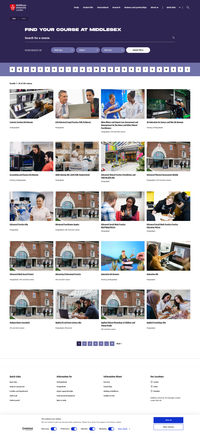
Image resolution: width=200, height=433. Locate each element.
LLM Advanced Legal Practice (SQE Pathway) (73, 122)
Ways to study (61, 400)
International (102, 7)
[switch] (74, 429)
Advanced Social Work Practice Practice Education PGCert (162, 226)
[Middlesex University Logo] (18, 7)
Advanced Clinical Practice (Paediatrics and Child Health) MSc (118, 176)
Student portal (14, 400)
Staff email (13, 396)
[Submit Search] (173, 37)
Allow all (168, 420)
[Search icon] (188, 7)
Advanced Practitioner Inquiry (67, 224)
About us (154, 7)
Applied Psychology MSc (156, 322)
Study (76, 7)
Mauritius (156, 391)
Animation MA (152, 274)
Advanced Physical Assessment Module (162, 175)
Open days (13, 382)
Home (14, 18)
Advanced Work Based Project (22, 274)
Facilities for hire (109, 396)
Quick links (171, 7)
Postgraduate (61, 387)
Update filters (138, 50)
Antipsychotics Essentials (20, 322)
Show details (122, 429)
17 (112, 343)
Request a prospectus (17, 387)
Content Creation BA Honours (21, 122)
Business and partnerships (135, 7)
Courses (24, 18)
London (156, 382)
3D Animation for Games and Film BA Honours (165, 122)
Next (119, 343)
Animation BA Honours (110, 274)
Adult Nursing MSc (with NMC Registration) (72, 175)
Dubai (155, 387)
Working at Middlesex (111, 391)
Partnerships (108, 387)
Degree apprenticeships (65, 391)
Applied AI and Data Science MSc (68, 322)
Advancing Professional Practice (68, 274)
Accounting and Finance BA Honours (24, 175)
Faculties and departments (19, 391)
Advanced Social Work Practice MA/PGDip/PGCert (113, 226)
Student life (88, 7)
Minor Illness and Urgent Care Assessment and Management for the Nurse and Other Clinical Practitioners (119, 125)
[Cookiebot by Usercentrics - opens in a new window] (28, 429)
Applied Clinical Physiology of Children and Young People (118, 324)
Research (116, 7)
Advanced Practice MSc (19, 224)
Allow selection (168, 427)
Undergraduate (62, 382)
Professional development (66, 396)
